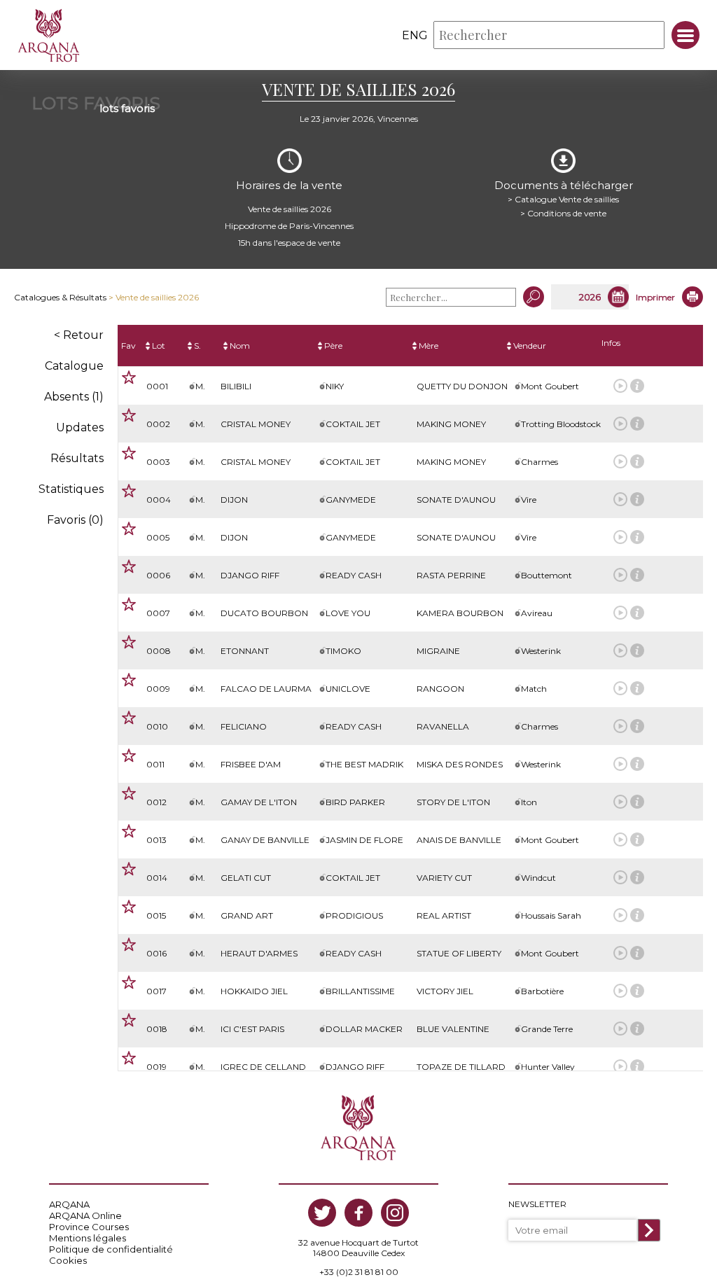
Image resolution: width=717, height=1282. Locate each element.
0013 (156, 840)
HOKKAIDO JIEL (254, 991)
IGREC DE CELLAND (263, 1066)
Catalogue (74, 365)
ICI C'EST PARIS (252, 1029)
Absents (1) (74, 396)
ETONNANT (245, 651)
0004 (158, 499)
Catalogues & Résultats (60, 297)
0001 (157, 386)
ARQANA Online (85, 1215)
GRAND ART (247, 915)
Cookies (68, 1260)
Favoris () (75, 520)
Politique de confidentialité (111, 1249)
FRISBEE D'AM (251, 764)
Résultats (77, 458)
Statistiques (71, 489)
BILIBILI (236, 386)
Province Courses (89, 1226)
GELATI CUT (246, 877)
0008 (158, 651)
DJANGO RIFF (250, 575)
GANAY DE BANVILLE (265, 840)
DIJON (234, 499)
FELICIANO (244, 726)
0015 (156, 915)
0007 (158, 613)
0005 (157, 537)
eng (415, 35)
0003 (158, 462)
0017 (156, 991)
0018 (156, 1029)
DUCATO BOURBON (264, 613)
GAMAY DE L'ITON (259, 802)
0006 (158, 575)
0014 (156, 877)
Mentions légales (87, 1237)
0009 (158, 688)
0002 (158, 424)
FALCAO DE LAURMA (266, 688)
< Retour (79, 335)
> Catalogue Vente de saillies (563, 199)
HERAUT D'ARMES (259, 953)
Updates (80, 427)
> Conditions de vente (563, 213)
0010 (157, 726)
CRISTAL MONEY (256, 424)
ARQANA (69, 1204)
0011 (155, 764)
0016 (156, 953)
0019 (156, 1066)
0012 (156, 802)
